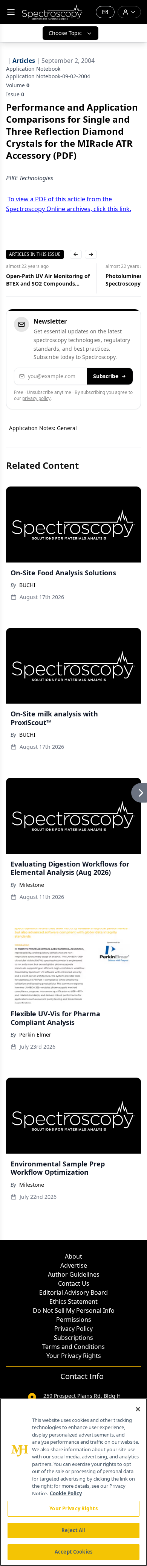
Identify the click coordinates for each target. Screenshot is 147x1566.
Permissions (73, 1319)
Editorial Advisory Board (73, 1292)
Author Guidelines (74, 1274)
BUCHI (27, 584)
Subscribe (105, 376)
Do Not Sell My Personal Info (74, 1310)
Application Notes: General (43, 428)
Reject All (73, 1530)
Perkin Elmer (35, 1034)
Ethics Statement (73, 1301)
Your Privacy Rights (73, 1356)
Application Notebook (33, 68)
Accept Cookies (73, 1551)
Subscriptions (73, 1337)
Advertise (73, 1265)
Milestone (31, 884)
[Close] (138, 1409)
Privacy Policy (73, 1328)
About (73, 1256)
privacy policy (36, 398)
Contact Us (73, 1283)
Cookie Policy (66, 1493)
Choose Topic (65, 32)
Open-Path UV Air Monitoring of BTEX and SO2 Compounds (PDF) (48, 279)
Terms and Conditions (73, 1347)
